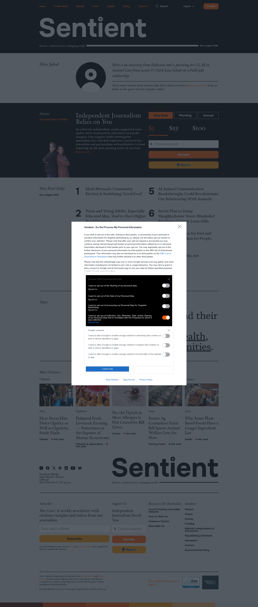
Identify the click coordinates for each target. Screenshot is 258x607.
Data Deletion (112, 379)
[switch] (166, 286)
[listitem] (129, 279)
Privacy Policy (145, 379)
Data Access (129, 379)
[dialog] (129, 303)
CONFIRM (107, 369)
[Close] (180, 227)
